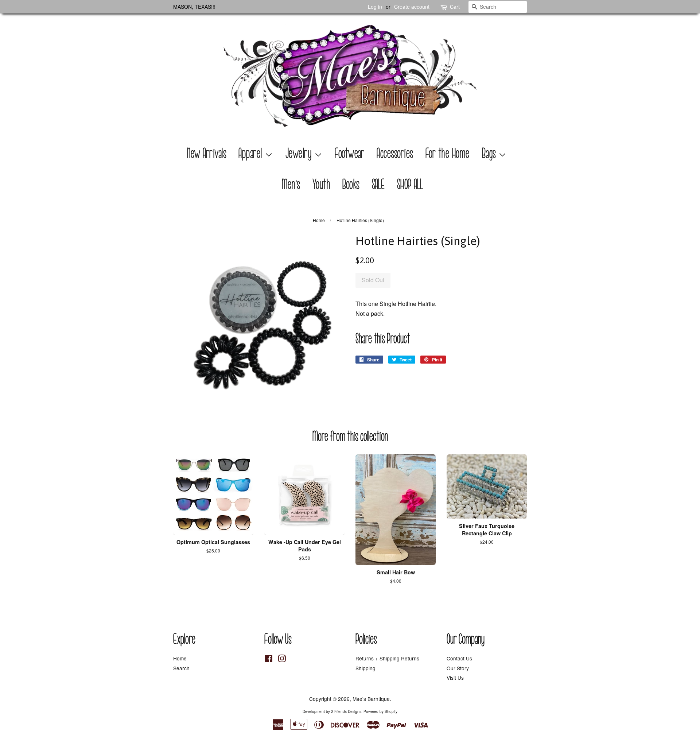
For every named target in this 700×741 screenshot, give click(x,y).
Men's (291, 184)
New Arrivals (206, 153)
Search (181, 668)
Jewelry (300, 153)
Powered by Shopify (380, 711)
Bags (490, 153)
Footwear (350, 153)
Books (351, 184)
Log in (375, 6)
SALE (378, 184)
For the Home (448, 153)
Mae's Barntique (371, 698)
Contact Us (459, 658)
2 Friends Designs (346, 711)
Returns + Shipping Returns (387, 658)
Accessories (395, 153)
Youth (322, 184)
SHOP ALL (410, 184)
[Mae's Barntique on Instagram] (282, 659)
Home (319, 220)
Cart (455, 6)
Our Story (458, 668)
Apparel (252, 153)
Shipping (365, 668)
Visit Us (455, 677)
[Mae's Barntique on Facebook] (268, 659)
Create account (411, 6)
